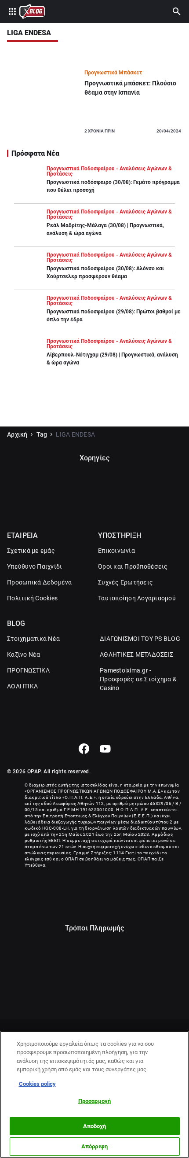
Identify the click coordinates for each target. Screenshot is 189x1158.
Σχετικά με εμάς (31, 550)
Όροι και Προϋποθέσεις (132, 566)
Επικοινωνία (116, 550)
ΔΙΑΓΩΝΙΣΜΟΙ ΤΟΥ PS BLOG (140, 638)
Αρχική (17, 434)
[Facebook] (83, 748)
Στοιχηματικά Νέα (33, 638)
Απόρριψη (94, 1146)
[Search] (176, 11)
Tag (41, 434)
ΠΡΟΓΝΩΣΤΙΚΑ (28, 670)
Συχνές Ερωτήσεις (125, 582)
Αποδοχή (94, 1126)
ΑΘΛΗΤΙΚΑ (22, 686)
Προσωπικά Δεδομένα (39, 582)
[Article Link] (94, 101)
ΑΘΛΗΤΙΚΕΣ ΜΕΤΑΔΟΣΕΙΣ (136, 654)
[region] (94, 1094)
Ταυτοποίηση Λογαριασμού (137, 598)
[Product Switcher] (12, 11)
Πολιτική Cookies (32, 598)
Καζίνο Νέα (23, 654)
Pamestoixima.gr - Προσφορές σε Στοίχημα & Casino (138, 679)
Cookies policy (37, 1084)
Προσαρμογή (94, 1101)
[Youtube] (105, 748)
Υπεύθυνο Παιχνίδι (34, 566)
